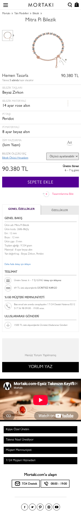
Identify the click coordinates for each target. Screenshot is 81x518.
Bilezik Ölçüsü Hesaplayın (15, 158)
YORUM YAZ (40, 367)
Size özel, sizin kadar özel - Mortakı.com (40, 3)
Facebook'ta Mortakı (24, 507)
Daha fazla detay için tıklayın (18, 264)
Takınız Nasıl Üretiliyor (19, 439)
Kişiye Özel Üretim (17, 429)
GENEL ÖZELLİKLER (21, 209)
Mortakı (6, 13)
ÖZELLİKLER (59, 210)
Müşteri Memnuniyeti (19, 450)
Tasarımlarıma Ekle (62, 194)
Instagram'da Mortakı (48, 507)
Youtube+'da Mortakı (56, 507)
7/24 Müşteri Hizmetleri (20, 460)
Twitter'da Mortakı (32, 507)
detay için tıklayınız (52, 280)
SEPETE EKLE (40, 183)
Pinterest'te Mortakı (40, 507)
